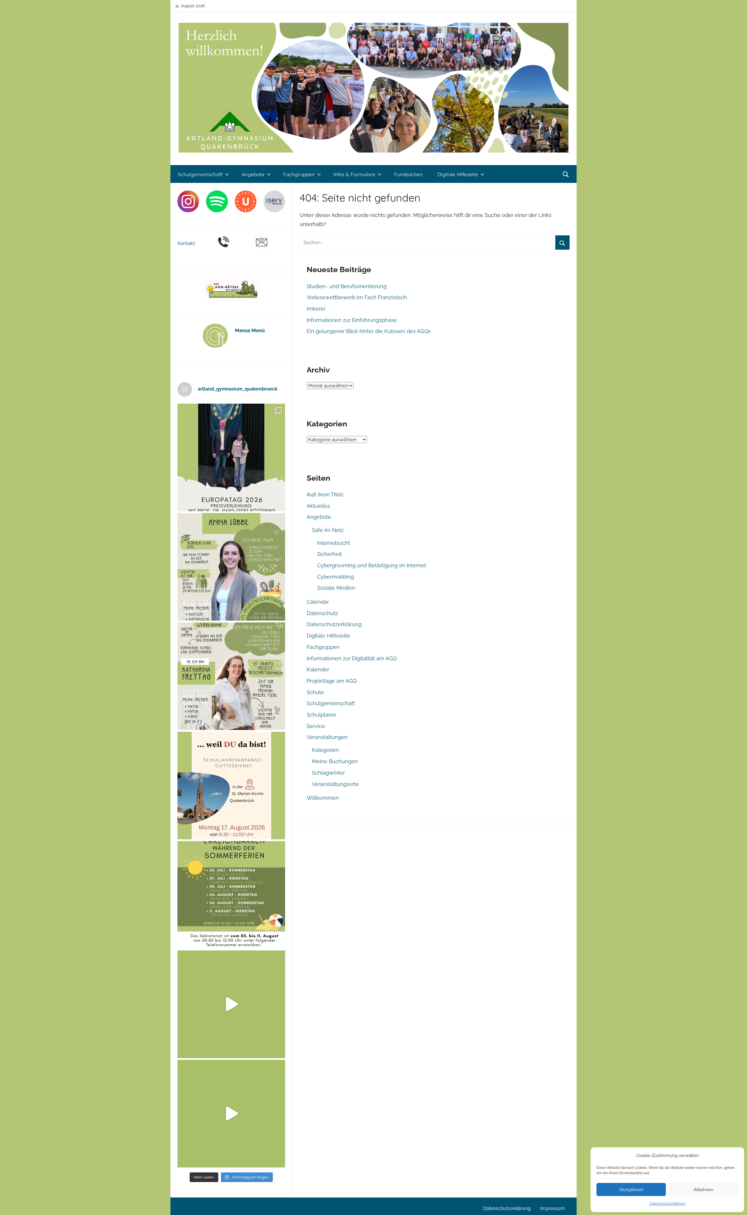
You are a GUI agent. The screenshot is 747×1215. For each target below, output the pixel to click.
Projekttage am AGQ (332, 681)
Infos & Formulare (354, 174)
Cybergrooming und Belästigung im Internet (371, 565)
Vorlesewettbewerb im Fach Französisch (357, 297)
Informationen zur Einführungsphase (352, 320)
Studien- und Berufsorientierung (347, 286)
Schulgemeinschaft (200, 174)
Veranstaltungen (327, 737)
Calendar (318, 602)
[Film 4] (231, 1113)
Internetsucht (333, 543)
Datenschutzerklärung (667, 1204)
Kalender (318, 669)
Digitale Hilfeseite (457, 174)
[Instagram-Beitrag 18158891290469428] (231, 895)
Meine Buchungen (335, 761)
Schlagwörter (328, 773)
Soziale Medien (336, 588)
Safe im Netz (328, 530)
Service (316, 726)
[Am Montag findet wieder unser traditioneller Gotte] (231, 785)
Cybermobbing (335, 577)
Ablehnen (703, 1189)
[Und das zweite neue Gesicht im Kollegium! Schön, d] (231, 567)
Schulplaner (321, 715)
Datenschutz (322, 613)
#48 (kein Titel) (325, 494)
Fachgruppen (299, 174)
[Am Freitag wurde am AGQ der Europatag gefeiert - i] (231, 457)
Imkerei (316, 309)
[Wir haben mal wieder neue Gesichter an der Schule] (231, 676)
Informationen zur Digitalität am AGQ (352, 658)
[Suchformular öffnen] (565, 174)
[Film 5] (231, 1004)
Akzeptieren (631, 1189)
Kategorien (325, 750)
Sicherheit (329, 554)
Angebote (253, 174)
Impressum (552, 1208)
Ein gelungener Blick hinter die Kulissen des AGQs (369, 331)
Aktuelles (318, 506)
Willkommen (323, 798)
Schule (315, 692)
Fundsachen (408, 174)
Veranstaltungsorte (335, 784)
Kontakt (186, 243)
